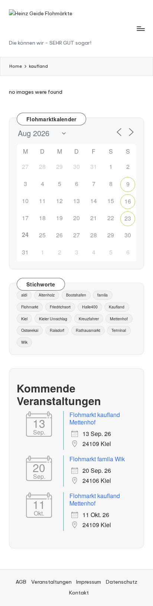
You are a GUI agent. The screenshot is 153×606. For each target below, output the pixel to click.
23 (127, 218)
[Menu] (140, 28)
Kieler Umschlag (53, 318)
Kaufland (116, 307)
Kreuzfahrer (89, 318)
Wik (24, 342)
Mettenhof (119, 318)
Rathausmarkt (88, 330)
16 (127, 201)
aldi (24, 295)
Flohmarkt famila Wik (97, 459)
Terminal (118, 330)
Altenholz (47, 295)
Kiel (24, 318)
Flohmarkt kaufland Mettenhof (94, 418)
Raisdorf (57, 330)
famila (102, 295)
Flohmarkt (29, 307)
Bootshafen (76, 295)
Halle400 (90, 307)
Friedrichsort (60, 307)
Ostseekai (29, 330)
